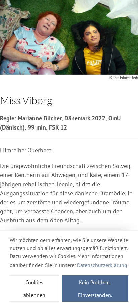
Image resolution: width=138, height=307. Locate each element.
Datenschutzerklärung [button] (102, 265)
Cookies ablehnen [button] (34, 288)
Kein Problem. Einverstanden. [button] (95, 288)
